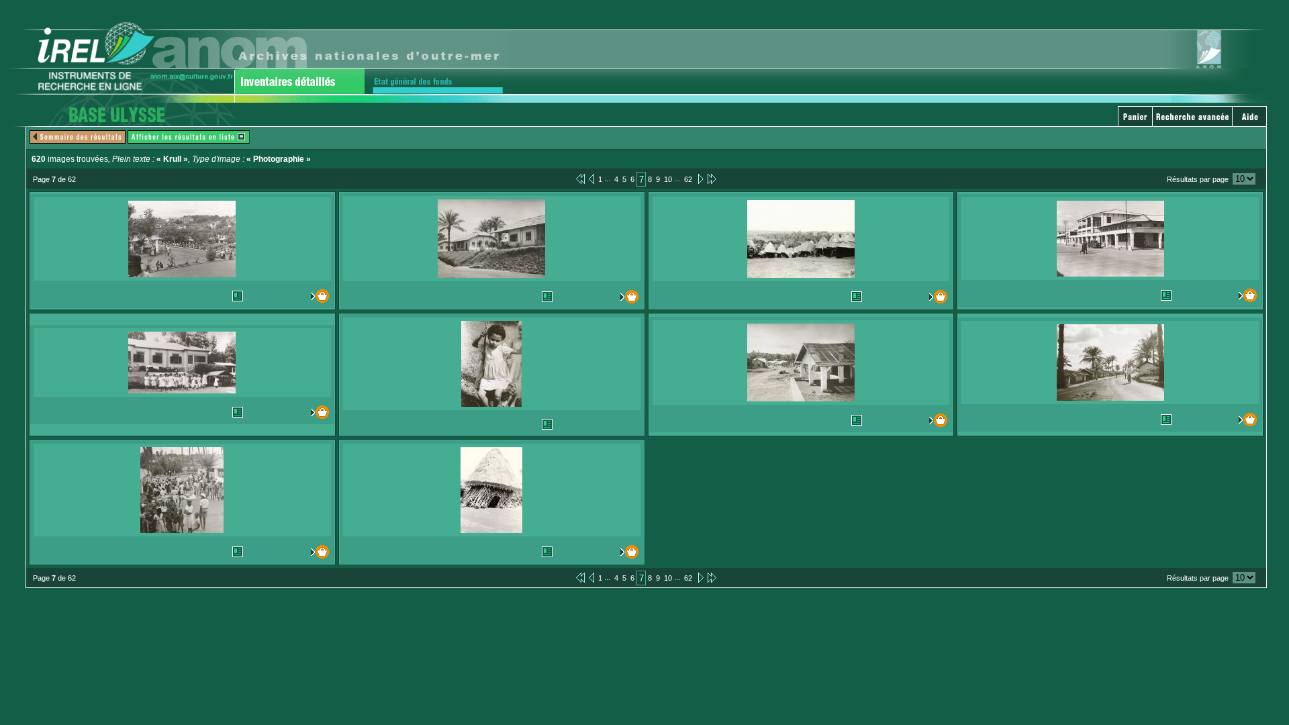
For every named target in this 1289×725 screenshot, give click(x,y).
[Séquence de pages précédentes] (580, 179)
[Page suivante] (700, 179)
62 (688, 179)
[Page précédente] (591, 179)
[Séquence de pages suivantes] (712, 179)
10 (668, 179)
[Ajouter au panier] (311, 296)
